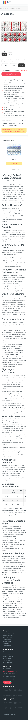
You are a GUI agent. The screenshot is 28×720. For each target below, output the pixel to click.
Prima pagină (3, 8)
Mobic (14, 159)
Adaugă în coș (11, 74)
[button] (14, 163)
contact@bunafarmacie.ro (10, 671)
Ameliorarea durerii (10, 8)
